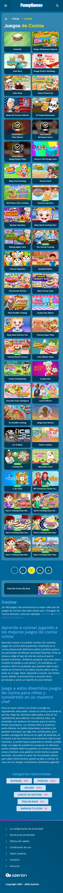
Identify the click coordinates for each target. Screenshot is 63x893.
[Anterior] (14, 570)
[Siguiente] (23, 570)
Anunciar (15, 866)
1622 (52, 780)
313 (42, 801)
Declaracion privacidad (22, 834)
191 (46, 794)
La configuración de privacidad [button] (26, 828)
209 (26, 780)
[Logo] (31, 5)
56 (45, 808)
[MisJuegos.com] (6, 18)
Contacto (14, 859)
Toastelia (46, 614)
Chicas (15, 18)
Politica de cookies (20, 841)
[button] (57, 5)
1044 (39, 787)
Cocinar (28, 18)
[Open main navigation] (5, 5)
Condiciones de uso (20, 847)
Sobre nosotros (18, 853)
